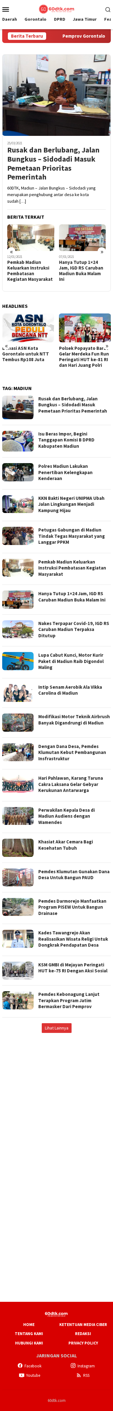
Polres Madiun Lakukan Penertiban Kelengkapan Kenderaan (65, 472)
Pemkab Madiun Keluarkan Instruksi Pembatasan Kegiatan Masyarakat (30, 270)
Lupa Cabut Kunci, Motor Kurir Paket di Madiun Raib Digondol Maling (71, 661)
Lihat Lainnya (56, 1028)
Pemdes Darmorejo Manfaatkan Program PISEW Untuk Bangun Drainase (72, 907)
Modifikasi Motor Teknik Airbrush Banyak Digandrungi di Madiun (74, 720)
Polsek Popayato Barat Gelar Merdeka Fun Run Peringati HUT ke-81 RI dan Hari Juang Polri (84, 356)
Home (29, 1324)
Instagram (86, 1366)
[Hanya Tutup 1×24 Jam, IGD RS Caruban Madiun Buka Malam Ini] (82, 237)
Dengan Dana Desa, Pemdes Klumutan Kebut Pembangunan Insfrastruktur (72, 752)
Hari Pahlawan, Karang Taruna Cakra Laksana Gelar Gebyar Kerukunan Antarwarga (70, 784)
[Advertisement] (56, 1098)
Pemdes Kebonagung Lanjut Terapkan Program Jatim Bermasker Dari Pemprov (69, 1000)
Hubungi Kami (29, 1343)
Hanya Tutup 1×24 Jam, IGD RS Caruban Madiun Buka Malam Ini (81, 270)
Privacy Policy (83, 1343)
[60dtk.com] (56, 8)
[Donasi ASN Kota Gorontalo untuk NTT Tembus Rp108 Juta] (28, 328)
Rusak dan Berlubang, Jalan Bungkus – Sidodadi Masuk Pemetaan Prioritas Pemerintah (53, 164)
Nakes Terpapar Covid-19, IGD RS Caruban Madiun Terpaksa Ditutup (73, 629)
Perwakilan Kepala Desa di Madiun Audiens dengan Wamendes (66, 816)
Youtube (33, 1375)
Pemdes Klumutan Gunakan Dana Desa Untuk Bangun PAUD (74, 875)
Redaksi (83, 1333)
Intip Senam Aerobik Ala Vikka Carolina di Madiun (70, 690)
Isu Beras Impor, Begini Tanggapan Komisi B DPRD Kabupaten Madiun (66, 440)
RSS (86, 1375)
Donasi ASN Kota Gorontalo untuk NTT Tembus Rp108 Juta (25, 353)
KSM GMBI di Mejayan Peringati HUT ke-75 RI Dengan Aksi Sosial (72, 968)
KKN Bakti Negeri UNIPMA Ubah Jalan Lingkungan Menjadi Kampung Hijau (71, 504)
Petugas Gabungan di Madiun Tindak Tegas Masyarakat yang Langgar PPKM (71, 536)
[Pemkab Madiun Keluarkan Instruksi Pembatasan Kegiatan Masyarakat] (30, 237)
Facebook (32, 1366)
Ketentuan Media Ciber (83, 1324)
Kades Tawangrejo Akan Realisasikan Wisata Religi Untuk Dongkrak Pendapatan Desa (73, 939)
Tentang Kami (29, 1333)
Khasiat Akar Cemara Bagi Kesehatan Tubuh (65, 845)
